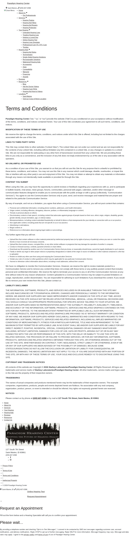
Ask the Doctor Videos (31, 86)
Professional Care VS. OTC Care (35, 45)
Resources (23, 82)
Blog (24, 84)
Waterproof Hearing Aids (31, 62)
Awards (25, 77)
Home (21, 10)
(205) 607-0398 (25, 8)
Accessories (27, 64)
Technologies (27, 55)
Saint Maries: (12, 8)
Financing (26, 74)
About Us (22, 13)
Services (22, 18)
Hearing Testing (28, 20)
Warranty (26, 72)
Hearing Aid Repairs (30, 25)
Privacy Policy (8, 466)
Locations (22, 94)
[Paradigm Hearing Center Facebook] (10, 457)
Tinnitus (25, 47)
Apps (25, 67)
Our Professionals (29, 15)
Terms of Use (7, 470)
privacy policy (29, 535)
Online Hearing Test (30, 40)
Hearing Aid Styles (29, 52)
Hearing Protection (29, 28)
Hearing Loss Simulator (31, 42)
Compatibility (27, 69)
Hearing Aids (23, 50)
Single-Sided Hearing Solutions (34, 57)
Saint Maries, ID (8, 489)
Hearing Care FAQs (30, 89)
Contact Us (8, 420)
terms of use (43, 535)
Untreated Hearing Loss (31, 32)
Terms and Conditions (10, 475)
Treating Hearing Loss (31, 35)
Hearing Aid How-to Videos (32, 91)
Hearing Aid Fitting (29, 23)
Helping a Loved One (30, 37)
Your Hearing (24, 30)
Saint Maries (27, 96)
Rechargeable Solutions (31, 59)
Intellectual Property (10, 480)
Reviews (22, 79)
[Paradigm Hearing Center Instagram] (10, 460)
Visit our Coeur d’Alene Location (34, 99)
